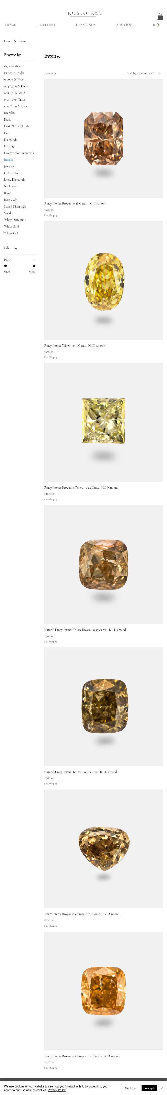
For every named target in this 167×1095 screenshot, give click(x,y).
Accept (149, 1088)
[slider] (5, 265)
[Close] (162, 1088)
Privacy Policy (57, 1090)
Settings (130, 1088)
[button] (160, 16)
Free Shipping (50, 215)
